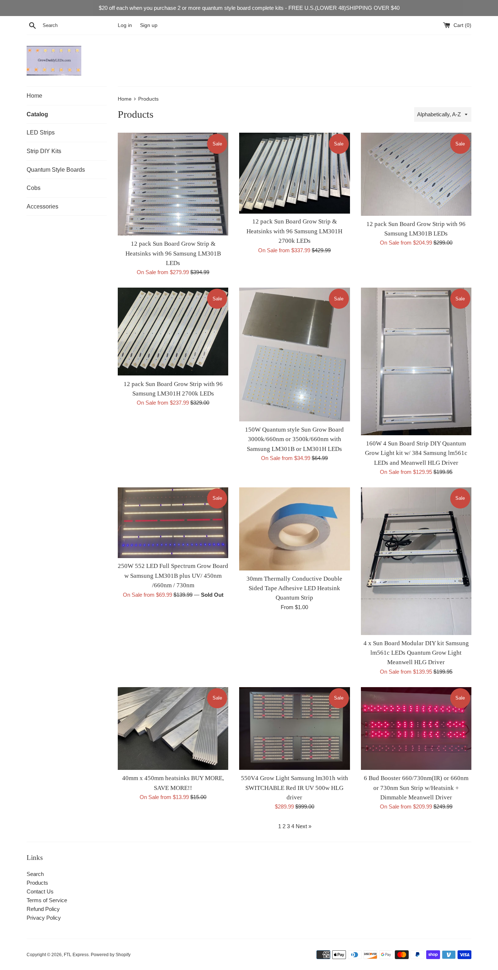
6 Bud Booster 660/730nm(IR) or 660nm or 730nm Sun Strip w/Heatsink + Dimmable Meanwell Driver (416, 788)
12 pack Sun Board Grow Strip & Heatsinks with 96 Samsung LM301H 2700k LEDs (294, 231)
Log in (125, 25)
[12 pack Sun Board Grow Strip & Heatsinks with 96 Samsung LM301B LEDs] (173, 184)
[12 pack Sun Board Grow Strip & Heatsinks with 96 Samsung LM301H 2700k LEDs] (294, 173)
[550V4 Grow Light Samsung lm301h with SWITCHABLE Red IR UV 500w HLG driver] (294, 728)
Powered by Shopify (111, 954)
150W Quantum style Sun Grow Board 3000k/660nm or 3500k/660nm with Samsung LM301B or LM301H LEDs (294, 439)
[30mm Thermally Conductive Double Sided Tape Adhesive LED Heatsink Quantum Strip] (294, 528)
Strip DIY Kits (44, 151)
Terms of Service (47, 900)
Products (37, 883)
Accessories (42, 206)
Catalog (37, 114)
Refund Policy (43, 909)
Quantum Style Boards (56, 170)
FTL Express (76, 954)
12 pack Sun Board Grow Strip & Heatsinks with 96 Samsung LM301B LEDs (173, 253)
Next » (303, 826)
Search (35, 874)
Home (34, 96)
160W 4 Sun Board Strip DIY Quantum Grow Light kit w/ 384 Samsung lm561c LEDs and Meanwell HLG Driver (416, 453)
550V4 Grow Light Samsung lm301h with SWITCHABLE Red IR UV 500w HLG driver (294, 788)
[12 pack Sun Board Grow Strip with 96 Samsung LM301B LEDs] (416, 174)
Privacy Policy (44, 918)
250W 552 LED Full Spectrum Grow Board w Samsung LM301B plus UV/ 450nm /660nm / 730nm (173, 575)
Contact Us (40, 891)
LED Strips (41, 132)
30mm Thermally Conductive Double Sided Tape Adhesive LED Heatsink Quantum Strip (294, 588)
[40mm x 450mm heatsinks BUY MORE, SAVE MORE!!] (173, 728)
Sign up (148, 25)
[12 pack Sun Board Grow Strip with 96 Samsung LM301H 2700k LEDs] (173, 331)
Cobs (33, 188)
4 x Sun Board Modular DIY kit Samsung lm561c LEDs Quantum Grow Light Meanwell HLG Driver (416, 653)
